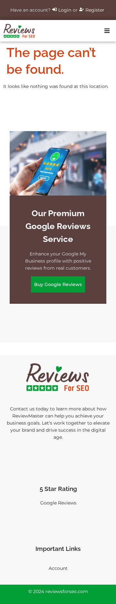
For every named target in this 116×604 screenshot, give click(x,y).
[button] (107, 31)
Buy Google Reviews (58, 284)
